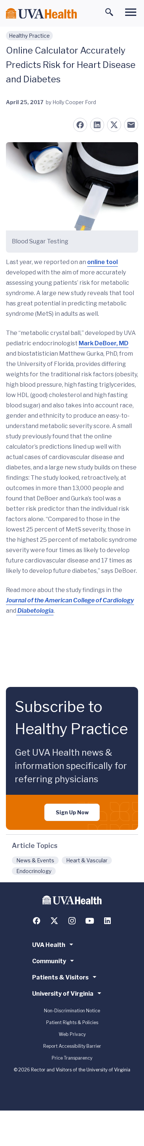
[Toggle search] (109, 12)
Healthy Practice (29, 36)
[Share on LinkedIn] (97, 125)
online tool (102, 262)
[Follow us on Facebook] (36, 920)
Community (49, 961)
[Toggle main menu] (130, 12)
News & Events (35, 860)
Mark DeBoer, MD (103, 343)
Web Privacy (72, 1034)
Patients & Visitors (60, 977)
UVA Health (48, 944)
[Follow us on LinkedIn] (107, 920)
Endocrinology (33, 871)
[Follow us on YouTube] (89, 920)
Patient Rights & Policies (72, 1022)
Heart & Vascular (86, 860)
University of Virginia (62, 993)
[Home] (41, 13)
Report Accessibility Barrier (72, 1046)
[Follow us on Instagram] (72, 920)
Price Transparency (72, 1058)
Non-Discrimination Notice (72, 1010)
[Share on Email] (131, 125)
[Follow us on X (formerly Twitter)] (54, 920)
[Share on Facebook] (80, 125)
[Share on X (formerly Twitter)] (114, 125)
